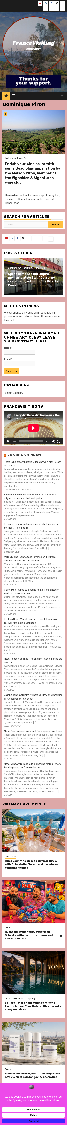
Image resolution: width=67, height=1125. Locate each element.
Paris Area (39, 268)
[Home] (6, 96)
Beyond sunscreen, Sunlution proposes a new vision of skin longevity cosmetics (32, 1075)
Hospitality (27, 268)
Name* (8, 347)
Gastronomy (10, 158)
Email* (8, 359)
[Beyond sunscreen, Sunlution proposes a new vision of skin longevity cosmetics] (33, 1043)
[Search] (62, 96)
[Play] (8, 441)
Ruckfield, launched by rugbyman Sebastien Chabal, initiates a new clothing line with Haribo (33, 935)
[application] (33, 428)
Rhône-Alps (22, 158)
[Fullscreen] (58, 441)
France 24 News (24, 455)
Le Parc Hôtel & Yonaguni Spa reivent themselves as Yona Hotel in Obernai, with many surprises (33, 1006)
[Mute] (53, 441)
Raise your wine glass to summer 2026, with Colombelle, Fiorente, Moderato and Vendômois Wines (32, 864)
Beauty (8, 1069)
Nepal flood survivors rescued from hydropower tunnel (33, 731)
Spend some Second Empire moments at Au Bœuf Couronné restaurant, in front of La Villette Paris (33, 279)
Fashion (8, 927)
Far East (8, 998)
